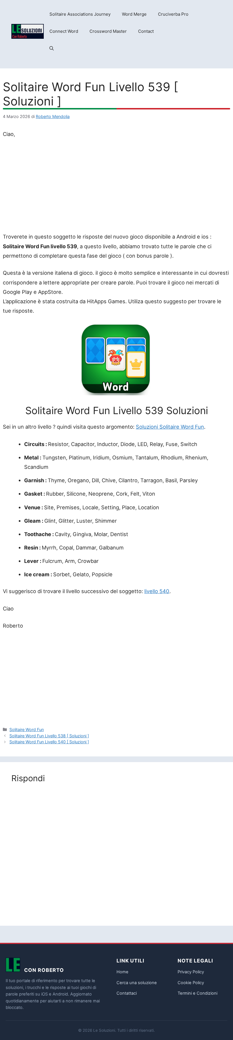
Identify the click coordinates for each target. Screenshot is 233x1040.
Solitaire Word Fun (26, 729)
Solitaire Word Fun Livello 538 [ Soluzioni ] (49, 735)
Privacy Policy (191, 971)
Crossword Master (108, 31)
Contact (146, 31)
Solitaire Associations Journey (80, 14)
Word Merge (134, 14)
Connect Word (63, 31)
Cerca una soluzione (136, 982)
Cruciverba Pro (173, 14)
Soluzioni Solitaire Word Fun (170, 427)
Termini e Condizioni (197, 993)
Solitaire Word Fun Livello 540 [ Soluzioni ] (49, 741)
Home (122, 971)
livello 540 (156, 591)
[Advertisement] (116, 186)
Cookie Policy (191, 982)
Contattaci (126, 993)
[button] (51, 48)
